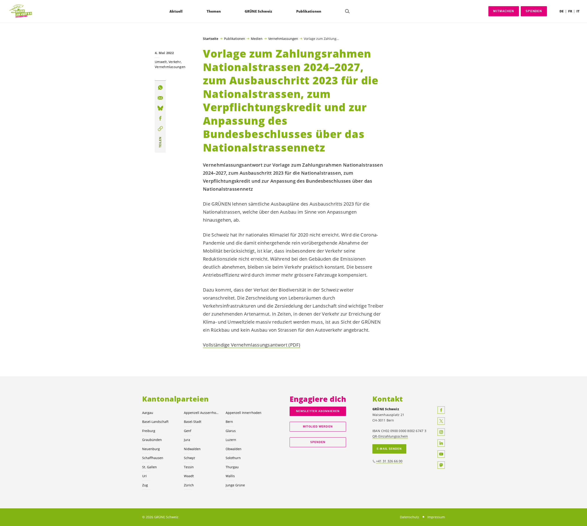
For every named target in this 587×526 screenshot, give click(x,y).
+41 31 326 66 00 (389, 461)
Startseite (210, 38)
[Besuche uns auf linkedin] (441, 443)
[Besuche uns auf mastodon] (441, 465)
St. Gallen (149, 467)
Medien (257, 38)
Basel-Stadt (192, 421)
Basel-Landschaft (155, 421)
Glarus (231, 431)
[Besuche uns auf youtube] (441, 454)
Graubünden (152, 440)
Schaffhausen (152, 458)
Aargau (147, 412)
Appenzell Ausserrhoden (202, 412)
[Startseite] (21, 11)
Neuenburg (151, 449)
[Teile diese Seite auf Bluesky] (160, 108)
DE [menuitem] (561, 11)
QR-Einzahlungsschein (390, 436)
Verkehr (175, 62)
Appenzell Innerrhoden (243, 412)
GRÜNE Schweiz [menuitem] (258, 11)
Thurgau (232, 467)
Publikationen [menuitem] (308, 11)
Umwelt (161, 62)
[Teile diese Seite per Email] (160, 97)
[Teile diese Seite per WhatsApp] (160, 87)
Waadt (189, 476)
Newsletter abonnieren (318, 411)
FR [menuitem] (570, 11)
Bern (229, 421)
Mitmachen (503, 11)
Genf (187, 431)
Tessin (189, 467)
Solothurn (233, 458)
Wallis (230, 476)
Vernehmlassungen (283, 38)
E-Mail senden (389, 448)
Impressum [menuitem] (436, 517)
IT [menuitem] (577, 11)
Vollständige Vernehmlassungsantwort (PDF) (251, 345)
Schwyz (189, 458)
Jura (187, 440)
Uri (144, 476)
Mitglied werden (317, 426)
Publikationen (234, 38)
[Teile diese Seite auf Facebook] (160, 118)
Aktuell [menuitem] (176, 11)
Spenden (534, 11)
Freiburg (148, 431)
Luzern (231, 440)
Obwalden (233, 449)
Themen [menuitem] (214, 11)
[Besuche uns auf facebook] (441, 410)
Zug (145, 485)
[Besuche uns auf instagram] (441, 432)
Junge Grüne (235, 485)
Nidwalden (192, 449)
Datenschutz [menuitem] (409, 517)
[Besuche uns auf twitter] (441, 421)
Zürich (189, 485)
